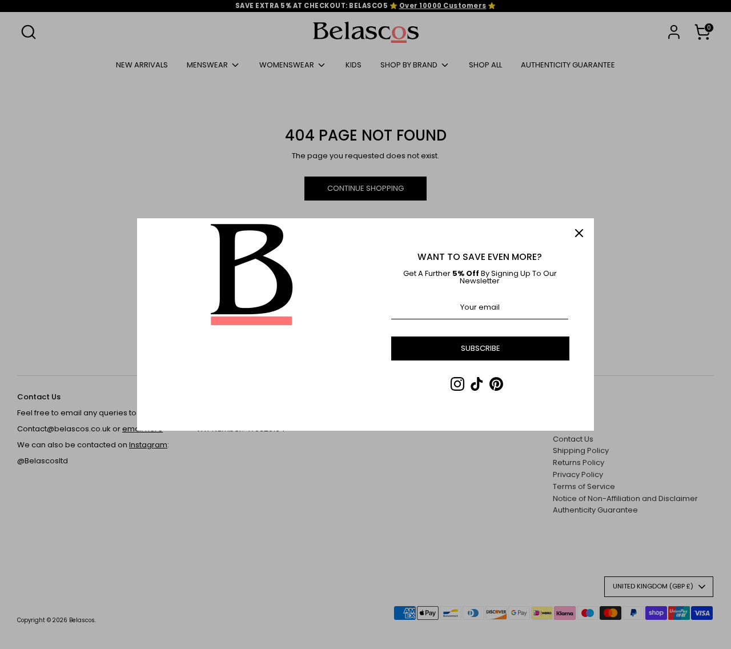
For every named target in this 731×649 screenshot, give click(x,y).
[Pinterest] (496, 384)
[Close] (579, 233)
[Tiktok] (477, 384)
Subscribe (480, 348)
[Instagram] (457, 384)
